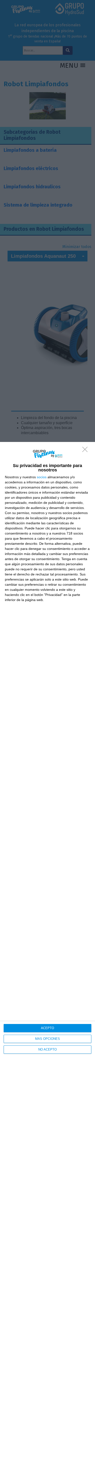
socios (42, 477)
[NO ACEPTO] (86, 451)
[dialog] (47, 957)
